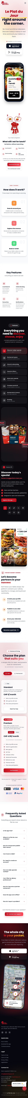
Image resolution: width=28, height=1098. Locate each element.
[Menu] (25, 3)
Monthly (11, 732)
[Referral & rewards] (23, 508)
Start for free (14, 709)
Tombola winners (5, 1046)
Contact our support (15, 914)
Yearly (17, 732)
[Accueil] (5, 3)
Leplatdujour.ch (16, 1077)
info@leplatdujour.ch (7, 1074)
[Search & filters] (18, 508)
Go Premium (14, 770)
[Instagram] (2, 1032)
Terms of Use (4, 1055)
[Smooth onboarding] (14, 508)
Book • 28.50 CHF (14, 94)
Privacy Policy (4, 1060)
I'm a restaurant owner (14, 168)
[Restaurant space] (9, 508)
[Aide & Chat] (24, 1088)
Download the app (14, 164)
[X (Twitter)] (9, 1032)
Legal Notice (4, 1062)
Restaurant (19, 673)
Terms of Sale (4, 1057)
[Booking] (18, 512)
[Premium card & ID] (9, 512)
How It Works (4, 1041)
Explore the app (8, 500)
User (8, 673)
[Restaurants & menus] (14, 512)
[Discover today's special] (5, 508)
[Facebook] (6, 1032)
